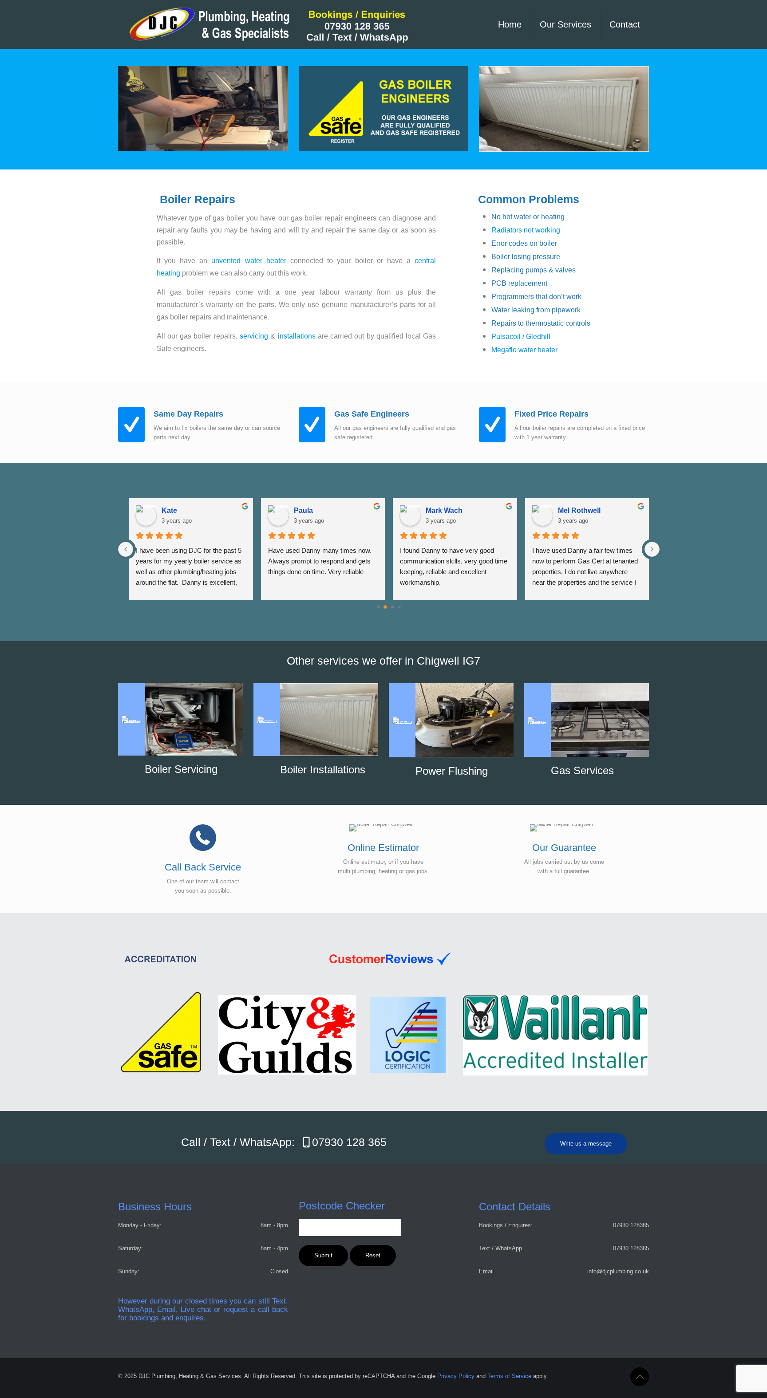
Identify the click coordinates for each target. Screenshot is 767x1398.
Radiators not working (525, 230)
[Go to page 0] (378, 607)
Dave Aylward (581, 510)
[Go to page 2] (392, 607)
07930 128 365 (349, 1142)
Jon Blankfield (318, 510)
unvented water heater (248, 260)
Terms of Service (509, 1376)
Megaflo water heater (524, 350)
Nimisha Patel (185, 510)
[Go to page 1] (385, 607)
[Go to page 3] (399, 607)
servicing (254, 336)
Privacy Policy (455, 1376)
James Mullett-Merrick (462, 510)
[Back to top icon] (639, 1376)
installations (297, 336)
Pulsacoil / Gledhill (520, 336)
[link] (564, 109)
